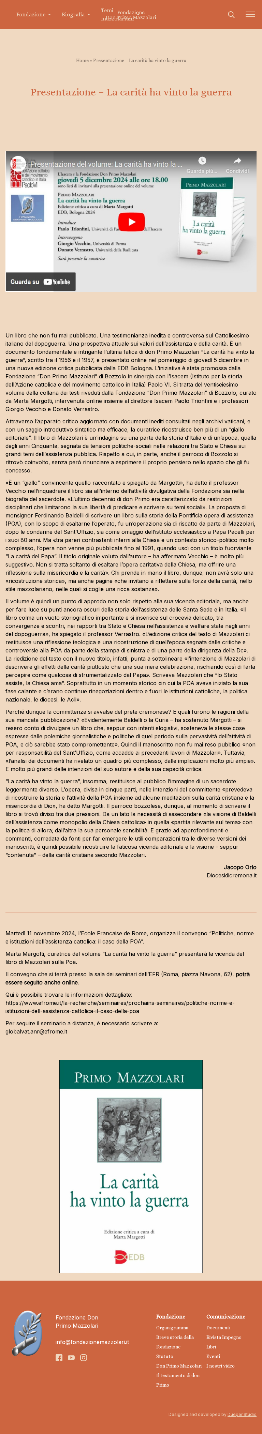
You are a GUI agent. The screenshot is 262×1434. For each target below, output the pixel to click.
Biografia (73, 14)
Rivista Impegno (224, 1337)
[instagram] (83, 1357)
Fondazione (30, 14)
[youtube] (71, 1357)
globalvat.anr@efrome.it (37, 1031)
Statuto (164, 1356)
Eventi (213, 1356)
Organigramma (172, 1327)
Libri (211, 1346)
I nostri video (220, 1366)
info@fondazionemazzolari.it (92, 1342)
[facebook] (59, 1357)
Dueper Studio (242, 1414)
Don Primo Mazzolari (179, 1366)
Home (82, 60)
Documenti (218, 1327)
